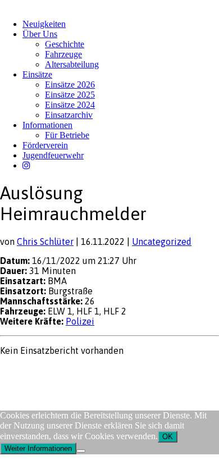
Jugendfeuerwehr (53, 155)
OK (167, 436)
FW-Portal (101, 372)
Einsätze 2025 (70, 94)
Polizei (80, 321)
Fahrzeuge (63, 54)
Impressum (17, 372)
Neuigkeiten (44, 24)
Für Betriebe (67, 135)
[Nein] (80, 451)
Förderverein (45, 145)
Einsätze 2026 (70, 84)
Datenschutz (59, 372)
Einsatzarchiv (69, 115)
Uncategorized (161, 241)
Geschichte (64, 44)
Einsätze (37, 74)
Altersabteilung (72, 64)
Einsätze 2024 (70, 105)
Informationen (47, 125)
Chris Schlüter (45, 241)
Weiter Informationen (38, 448)
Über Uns (39, 34)
